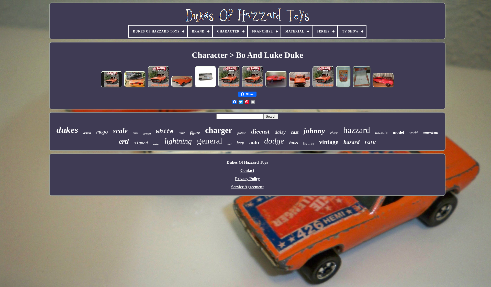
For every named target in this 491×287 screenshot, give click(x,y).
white (165, 131)
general (209, 140)
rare (370, 141)
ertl (124, 141)
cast (294, 132)
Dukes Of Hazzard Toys (247, 162)
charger (218, 130)
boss (293, 142)
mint (182, 133)
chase (334, 133)
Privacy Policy (247, 178)
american (430, 132)
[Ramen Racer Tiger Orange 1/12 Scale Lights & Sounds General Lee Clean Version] (205, 86)
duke (135, 133)
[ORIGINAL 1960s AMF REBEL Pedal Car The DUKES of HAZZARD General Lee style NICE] (383, 86)
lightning (178, 141)
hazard (351, 142)
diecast (260, 131)
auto (254, 142)
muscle (381, 132)
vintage (328, 142)
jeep (240, 142)
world (413, 133)
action (87, 133)
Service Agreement (247, 187)
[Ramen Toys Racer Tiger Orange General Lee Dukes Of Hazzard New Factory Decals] (276, 86)
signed (141, 143)
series (156, 144)
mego (102, 132)
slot (229, 144)
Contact (247, 170)
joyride (147, 133)
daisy (280, 132)
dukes (67, 130)
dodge (274, 140)
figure (195, 132)
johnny (314, 131)
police (241, 133)
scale (120, 131)
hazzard (356, 130)
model (398, 132)
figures (308, 143)
